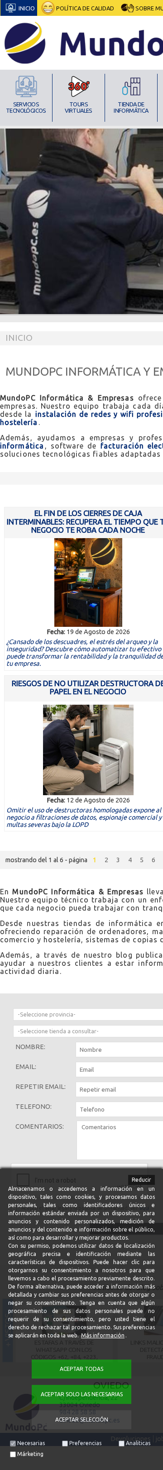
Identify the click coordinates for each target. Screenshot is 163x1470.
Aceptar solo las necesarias (82, 1394)
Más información (103, 1335)
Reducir (141, 1180)
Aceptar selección (81, 1419)
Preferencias (85, 1443)
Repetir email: (40, 1086)
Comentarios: (39, 1126)
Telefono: (33, 1106)
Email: (25, 1066)
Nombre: (30, 1046)
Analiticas (138, 1443)
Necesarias (31, 1443)
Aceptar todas (81, 1369)
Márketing (30, 1454)
